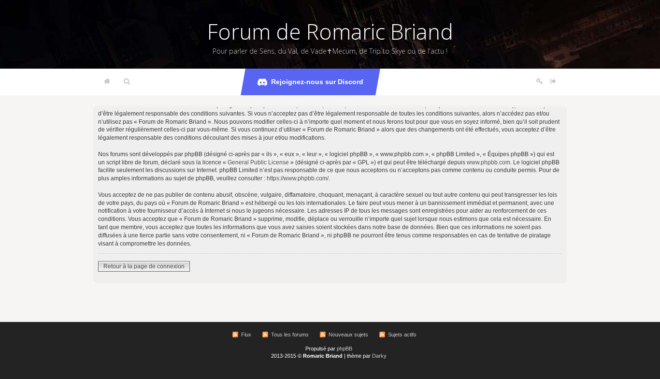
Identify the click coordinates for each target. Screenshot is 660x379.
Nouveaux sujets (348, 334)
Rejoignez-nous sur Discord (317, 82)
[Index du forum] (107, 82)
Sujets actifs (402, 334)
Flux (246, 334)
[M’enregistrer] (539, 82)
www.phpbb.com (488, 162)
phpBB (344, 348)
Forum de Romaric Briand (330, 31)
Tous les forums (290, 334)
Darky (379, 356)
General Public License (258, 162)
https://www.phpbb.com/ (298, 178)
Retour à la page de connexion (144, 266)
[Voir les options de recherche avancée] (127, 82)
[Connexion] (553, 82)
